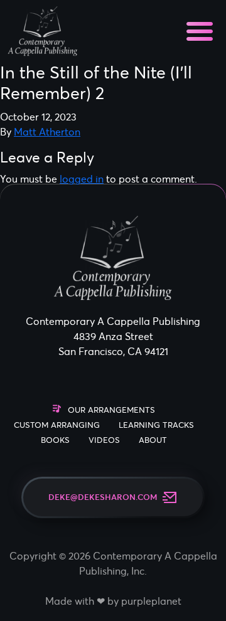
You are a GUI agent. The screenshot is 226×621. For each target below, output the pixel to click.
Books (55, 440)
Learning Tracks (156, 425)
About (153, 440)
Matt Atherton (47, 131)
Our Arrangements (111, 410)
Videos (104, 440)
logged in (82, 178)
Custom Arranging (57, 425)
